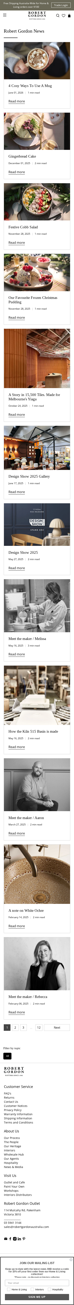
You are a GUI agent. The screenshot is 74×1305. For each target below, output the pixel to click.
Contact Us (11, 1102)
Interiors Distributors (18, 1195)
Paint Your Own (14, 1186)
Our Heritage (12, 1146)
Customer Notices (15, 1106)
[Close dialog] (71, 1260)
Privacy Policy (13, 1110)
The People (11, 1142)
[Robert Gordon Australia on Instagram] (15, 1239)
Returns (9, 1097)
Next (57, 1027)
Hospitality (11, 1163)
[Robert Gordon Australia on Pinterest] (24, 1239)
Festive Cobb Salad (23, 227)
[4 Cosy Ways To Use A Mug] (37, 60)
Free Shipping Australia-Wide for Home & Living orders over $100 (26, 5)
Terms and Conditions (18, 1122)
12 (39, 1027)
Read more (16, 101)
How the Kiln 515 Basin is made (33, 731)
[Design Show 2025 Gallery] (37, 448)
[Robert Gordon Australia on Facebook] (10, 1239)
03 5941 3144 (12, 1223)
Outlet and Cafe (14, 1182)
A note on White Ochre (26, 910)
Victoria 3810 (12, 1214)
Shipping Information (18, 1118)
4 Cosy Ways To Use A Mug (30, 86)
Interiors (9, 1150)
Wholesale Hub (14, 1154)
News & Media (13, 1167)
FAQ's (7, 1093)
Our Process (12, 1138)
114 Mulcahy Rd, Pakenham (22, 1210)
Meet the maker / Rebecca (27, 997)
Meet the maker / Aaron (26, 818)
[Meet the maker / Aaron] (37, 784)
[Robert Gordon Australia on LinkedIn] (19, 1239)
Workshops (11, 1191)
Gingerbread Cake (22, 156)
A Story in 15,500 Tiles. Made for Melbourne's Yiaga (34, 397)
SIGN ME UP (37, 1297)
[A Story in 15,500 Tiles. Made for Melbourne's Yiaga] (37, 358)
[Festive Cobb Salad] (37, 201)
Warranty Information (18, 1114)
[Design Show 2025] (37, 524)
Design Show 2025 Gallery (29, 476)
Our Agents (11, 1158)
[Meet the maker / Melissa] (37, 605)
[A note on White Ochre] (37, 874)
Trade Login (61, 5)
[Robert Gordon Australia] (37, 15)
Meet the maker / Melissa (27, 639)
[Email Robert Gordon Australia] (5, 1239)
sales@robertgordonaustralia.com (26, 1227)
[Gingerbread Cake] (37, 131)
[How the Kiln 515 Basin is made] (37, 695)
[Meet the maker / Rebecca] (37, 963)
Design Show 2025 (23, 552)
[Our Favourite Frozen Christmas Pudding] (37, 272)
